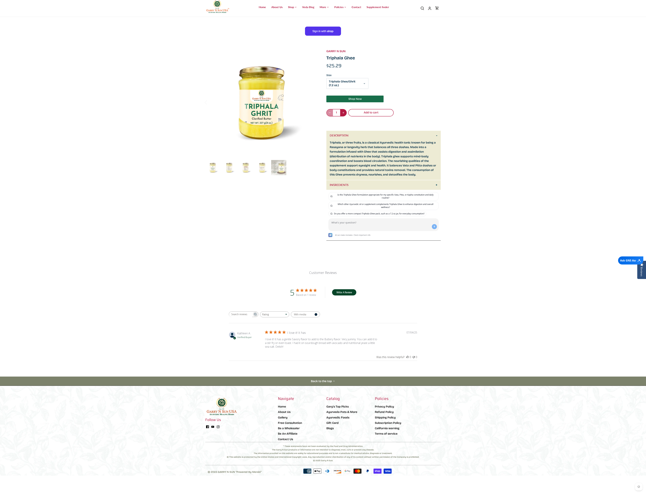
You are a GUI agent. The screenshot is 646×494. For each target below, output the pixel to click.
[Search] (422, 8)
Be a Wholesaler (289, 428)
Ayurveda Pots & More (341, 412)
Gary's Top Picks (337, 406)
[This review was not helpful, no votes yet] (413, 357)
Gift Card (332, 423)
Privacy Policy (384, 406)
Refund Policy (384, 412)
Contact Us (285, 439)
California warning (387, 428)
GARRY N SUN (336, 51)
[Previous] (210, 102)
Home (282, 406)
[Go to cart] (437, 8)
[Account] (429, 8)
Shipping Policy (385, 417)
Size (329, 75)
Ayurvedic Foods (337, 417)
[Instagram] (218, 427)
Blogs (330, 428)
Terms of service (386, 433)
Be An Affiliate (287, 433)
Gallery (283, 417)
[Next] (313, 102)
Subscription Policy (388, 423)
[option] (261, 102)
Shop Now (355, 98)
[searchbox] (240, 314)
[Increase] (343, 112)
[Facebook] (207, 427)
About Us (284, 412)
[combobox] (274, 314)
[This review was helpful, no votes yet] (407, 357)
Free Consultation (290, 423)
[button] (360, 123)
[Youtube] (212, 427)
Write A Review (344, 292)
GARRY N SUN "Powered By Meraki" (240, 471)
